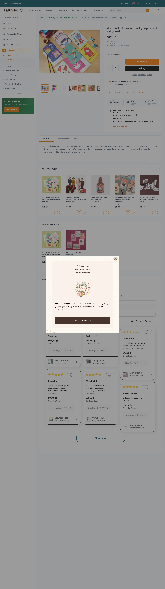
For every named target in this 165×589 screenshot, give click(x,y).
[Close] (115, 259)
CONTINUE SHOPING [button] (82, 321)
